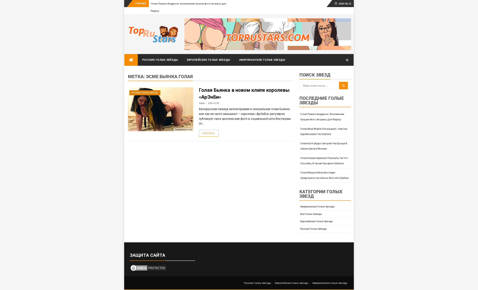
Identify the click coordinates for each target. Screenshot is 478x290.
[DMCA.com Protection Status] (148, 267)
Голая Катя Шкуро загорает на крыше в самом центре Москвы (323, 146)
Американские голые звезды (262, 59)
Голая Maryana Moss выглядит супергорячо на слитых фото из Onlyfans (324, 175)
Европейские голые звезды (208, 59)
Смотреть (208, 133)
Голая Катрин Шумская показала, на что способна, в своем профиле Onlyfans (324, 161)
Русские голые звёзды (160, 59)
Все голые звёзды (311, 214)
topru (202, 103)
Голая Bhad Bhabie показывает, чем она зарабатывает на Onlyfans (323, 131)
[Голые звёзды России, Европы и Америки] (131, 60)
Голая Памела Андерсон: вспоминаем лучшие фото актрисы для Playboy (322, 117)
